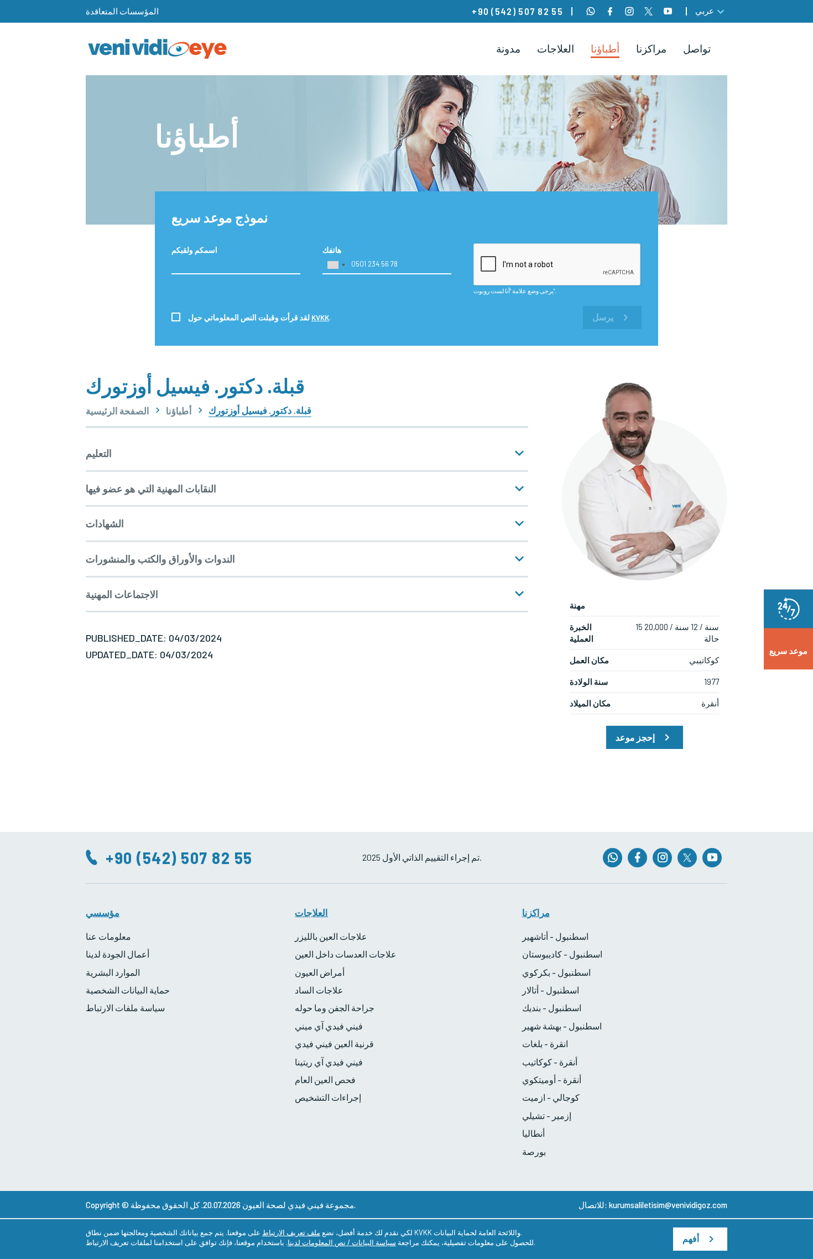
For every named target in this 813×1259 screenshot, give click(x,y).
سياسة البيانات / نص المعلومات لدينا (342, 1242)
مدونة (508, 48)
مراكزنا (651, 48)
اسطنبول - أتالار (550, 990)
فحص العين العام (325, 1079)
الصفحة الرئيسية (117, 410)
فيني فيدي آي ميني (329, 1026)
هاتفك (331, 249)
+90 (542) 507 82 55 (517, 11)
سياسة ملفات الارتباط (125, 1007)
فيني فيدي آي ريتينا (329, 1062)
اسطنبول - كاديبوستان (562, 954)
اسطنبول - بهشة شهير (562, 1026)
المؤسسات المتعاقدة (122, 11)
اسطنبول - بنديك (551, 1007)
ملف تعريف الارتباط (291, 1232)
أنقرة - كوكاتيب (549, 1062)
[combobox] (335, 265)
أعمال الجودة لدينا (117, 954)
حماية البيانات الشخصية (128, 990)
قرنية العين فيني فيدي (334, 1043)
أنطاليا (533, 1133)
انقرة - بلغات (545, 1043)
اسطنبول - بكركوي (556, 972)
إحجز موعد (635, 737)
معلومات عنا (108, 936)
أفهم (690, 1239)
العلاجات (555, 48)
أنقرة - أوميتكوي (551, 1079)
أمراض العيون (320, 972)
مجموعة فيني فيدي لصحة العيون (298, 1205)
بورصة (534, 1151)
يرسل (602, 317)
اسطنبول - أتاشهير (555, 936)
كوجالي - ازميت (551, 1097)
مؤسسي (102, 912)
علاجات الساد (319, 990)
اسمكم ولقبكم (194, 249)
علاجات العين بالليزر (331, 936)
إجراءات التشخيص (328, 1097)
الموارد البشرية (113, 972)
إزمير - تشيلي (546, 1115)
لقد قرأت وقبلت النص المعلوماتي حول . (259, 317)
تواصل (697, 48)
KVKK (320, 317)
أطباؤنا (605, 48)
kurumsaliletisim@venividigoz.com (668, 1205)
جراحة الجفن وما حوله (334, 1007)
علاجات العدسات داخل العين (346, 954)
